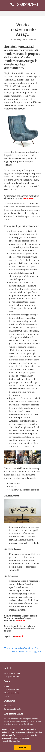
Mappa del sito (9, 706)
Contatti (7, 696)
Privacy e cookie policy (12, 709)
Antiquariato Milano (11, 677)
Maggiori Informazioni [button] (11, 741)
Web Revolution (29, 39)
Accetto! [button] (22, 747)
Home (6, 686)
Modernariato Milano (12, 673)
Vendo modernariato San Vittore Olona (22, 648)
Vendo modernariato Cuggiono (26, 651)
